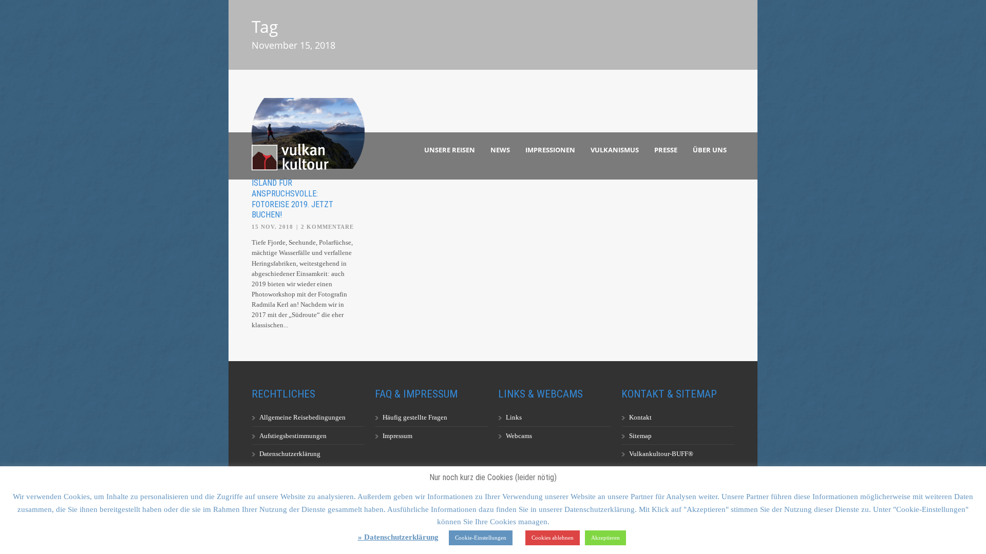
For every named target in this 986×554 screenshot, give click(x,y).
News (500, 149)
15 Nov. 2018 (272, 227)
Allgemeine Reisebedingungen (302, 417)
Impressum (397, 436)
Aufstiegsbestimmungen (293, 436)
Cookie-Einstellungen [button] (480, 538)
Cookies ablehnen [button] (553, 538)
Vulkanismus (615, 149)
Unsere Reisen (449, 149)
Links (514, 417)
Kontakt (640, 417)
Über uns (710, 149)
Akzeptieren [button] (605, 538)
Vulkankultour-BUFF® (661, 454)
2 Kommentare (327, 227)
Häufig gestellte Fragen (415, 417)
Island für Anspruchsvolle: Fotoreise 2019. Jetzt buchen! (292, 199)
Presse (665, 149)
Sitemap (640, 436)
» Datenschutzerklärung (398, 537)
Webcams (519, 436)
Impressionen (550, 149)
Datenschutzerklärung (289, 454)
